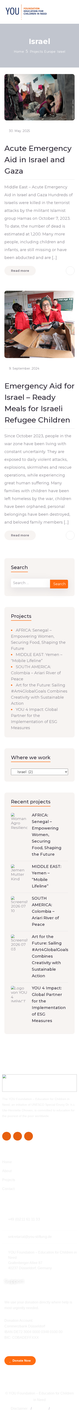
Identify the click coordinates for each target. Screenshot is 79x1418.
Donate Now (21, 1360)
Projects (36, 52)
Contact (8, 1189)
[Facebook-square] (6, 1136)
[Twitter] (17, 1136)
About (7, 1171)
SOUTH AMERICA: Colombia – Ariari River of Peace (36, 672)
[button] (31, 1408)
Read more (20, 271)
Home (19, 52)
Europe (50, 52)
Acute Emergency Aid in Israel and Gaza (38, 160)
